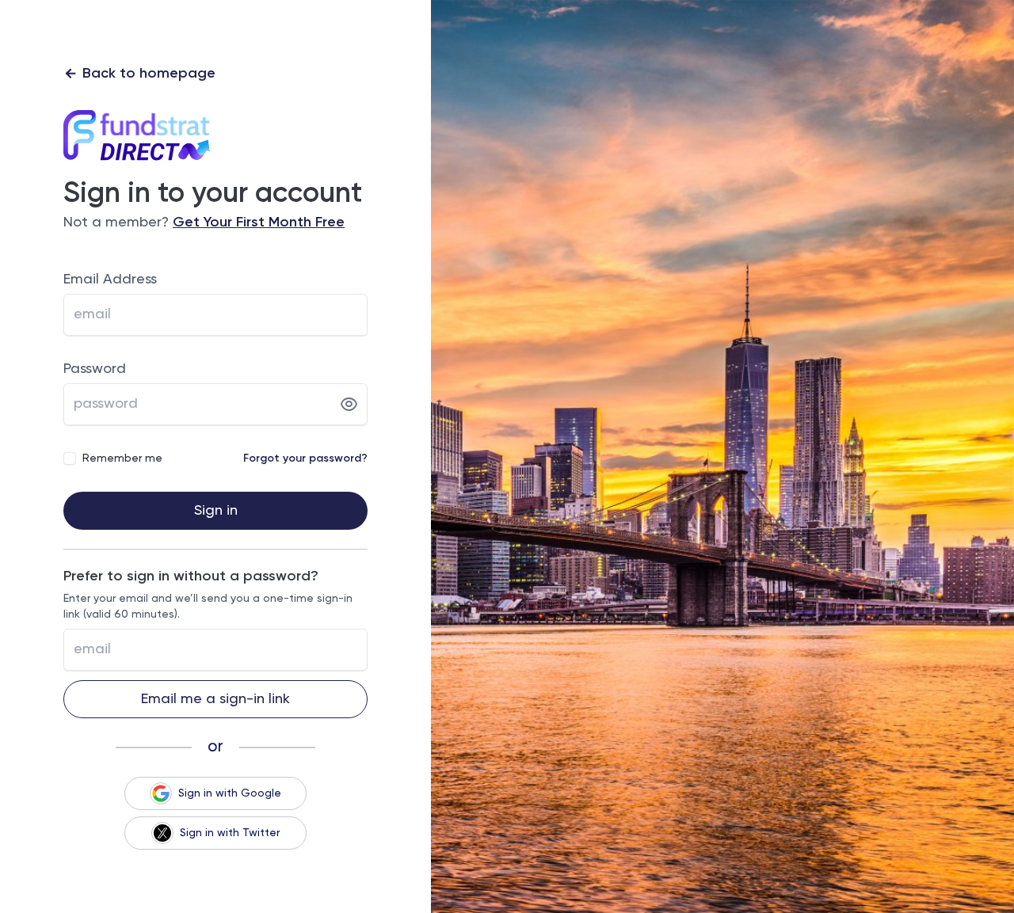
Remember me (122, 458)
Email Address (110, 279)
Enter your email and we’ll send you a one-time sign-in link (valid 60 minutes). (208, 606)
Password (94, 369)
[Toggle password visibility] (349, 404)
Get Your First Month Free (259, 222)
